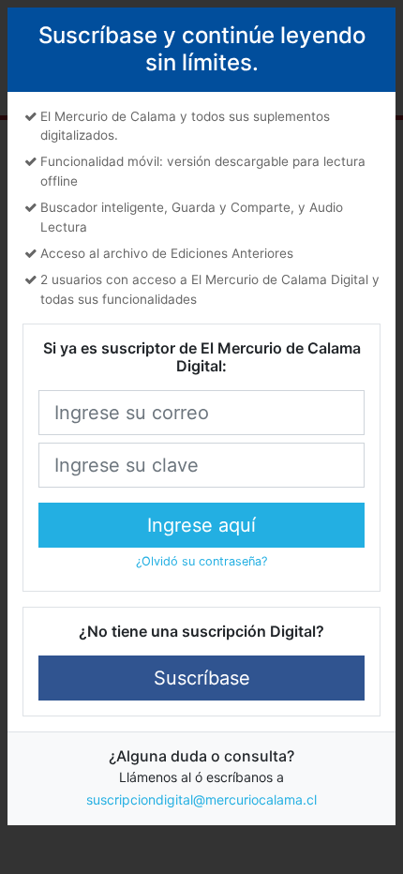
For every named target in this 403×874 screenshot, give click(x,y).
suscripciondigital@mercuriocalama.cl (201, 799)
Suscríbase (202, 678)
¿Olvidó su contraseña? (201, 561)
